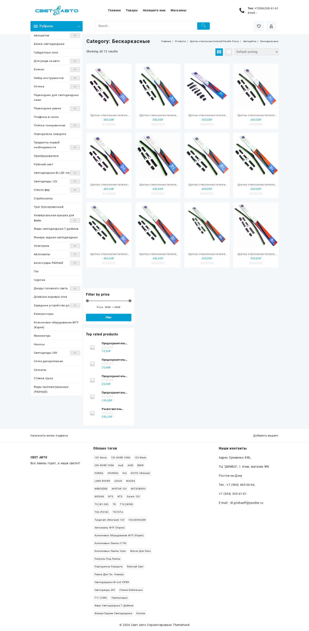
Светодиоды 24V (45, 352)
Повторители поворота (50, 134)
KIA (125, 473)
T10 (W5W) (126, 504)
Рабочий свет (43, 164)
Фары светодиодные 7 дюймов (56, 228)
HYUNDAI (113, 473)
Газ (36, 271)
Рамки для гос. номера (109, 574)
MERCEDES (101, 488)
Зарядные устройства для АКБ (56, 305)
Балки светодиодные (49, 43)
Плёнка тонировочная (49, 125)
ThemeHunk (181, 625)
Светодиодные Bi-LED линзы (54, 172)
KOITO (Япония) (140, 473)
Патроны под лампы (108, 559)
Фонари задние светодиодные (56, 237)
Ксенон (39, 69)
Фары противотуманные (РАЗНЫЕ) (51, 389)
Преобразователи (46, 155)
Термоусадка (119, 597)
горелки (39, 279)
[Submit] (203, 26)
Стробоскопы (43, 198)
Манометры (42, 335)
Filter (109, 317)
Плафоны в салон (46, 117)
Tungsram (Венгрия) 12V (110, 520)
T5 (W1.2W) (102, 504)
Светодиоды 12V (45, 181)
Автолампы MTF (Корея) (110, 527)
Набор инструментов (48, 78)
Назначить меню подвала (49, 435)
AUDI (130, 465)
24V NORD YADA (104, 465)
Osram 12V (133, 496)
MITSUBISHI (138, 488)
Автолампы (42, 254)
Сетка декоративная (48, 361)
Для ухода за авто (47, 61)
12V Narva (101, 457)
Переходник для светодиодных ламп (56, 97)
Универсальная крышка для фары (54, 218)
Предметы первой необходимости (47, 145)
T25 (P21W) (102, 512)
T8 (114, 504)
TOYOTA (118, 512)
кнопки (140, 613)
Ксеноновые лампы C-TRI (111, 543)
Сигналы (40, 369)
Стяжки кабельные (131, 590)
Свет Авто (138, 625)
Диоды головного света (51, 288)
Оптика (39, 86)
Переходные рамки (47, 108)
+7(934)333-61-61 (267, 8)
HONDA (99, 473)
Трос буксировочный (48, 206)
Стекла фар (42, 189)
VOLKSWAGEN (137, 520)
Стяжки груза (43, 378)
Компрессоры (44, 313)
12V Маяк (140, 457)
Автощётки (41, 35)
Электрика (41, 245)
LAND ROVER (102, 481)
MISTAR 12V (119, 488)
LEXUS (118, 481)
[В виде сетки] (219, 52)
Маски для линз (140, 551)
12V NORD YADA (120, 457)
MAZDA (130, 481)
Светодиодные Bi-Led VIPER (112, 582)
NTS (110, 496)
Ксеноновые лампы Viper (110, 551)
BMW (140, 465)
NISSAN (99, 496)
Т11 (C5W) (101, 597)
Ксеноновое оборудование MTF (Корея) (56, 325)
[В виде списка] (228, 52)
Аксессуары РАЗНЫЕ (48, 262)
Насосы (39, 344)
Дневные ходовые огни (50, 296)
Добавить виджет (266, 435)
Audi (120, 465)
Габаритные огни (46, 52)
